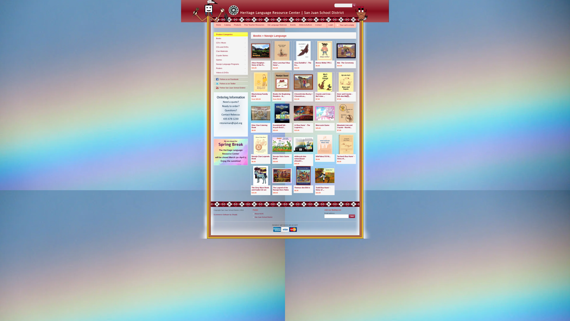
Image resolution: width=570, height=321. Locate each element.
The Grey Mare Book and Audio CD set (260, 189)
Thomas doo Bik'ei (302, 188)
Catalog (227, 25)
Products (237, 25)
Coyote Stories (222, 56)
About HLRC (259, 214)
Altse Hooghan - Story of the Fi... (258, 64)
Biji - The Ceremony (345, 63)
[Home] (250, 13)
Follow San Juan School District (232, 88)
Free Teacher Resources (254, 25)
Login (330, 25)
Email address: (329, 213)
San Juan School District (263, 217)
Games (219, 60)
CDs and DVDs (222, 47)
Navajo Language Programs (227, 64)
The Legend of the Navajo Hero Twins (281, 189)
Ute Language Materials (277, 25)
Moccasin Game (322, 125)
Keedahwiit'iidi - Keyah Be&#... (279, 126)
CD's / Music (221, 43)
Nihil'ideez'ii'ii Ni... (323, 156)
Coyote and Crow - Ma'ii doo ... (323, 95)
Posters (219, 68)
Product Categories (224, 34)
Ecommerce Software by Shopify (225, 214)
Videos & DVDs (222, 73)
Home (218, 25)
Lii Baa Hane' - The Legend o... (302, 126)
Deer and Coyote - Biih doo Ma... (344, 95)
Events (293, 25)
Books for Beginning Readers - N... (281, 95)
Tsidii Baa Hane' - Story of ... (323, 189)
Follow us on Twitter (228, 84)
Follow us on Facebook (229, 79)
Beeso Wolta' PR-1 (323, 63)
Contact (318, 25)
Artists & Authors (305, 25)
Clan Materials (222, 51)
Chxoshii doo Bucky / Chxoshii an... (303, 95)
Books (218, 38)
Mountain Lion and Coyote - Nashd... (344, 126)
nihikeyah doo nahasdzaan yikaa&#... (300, 158)
